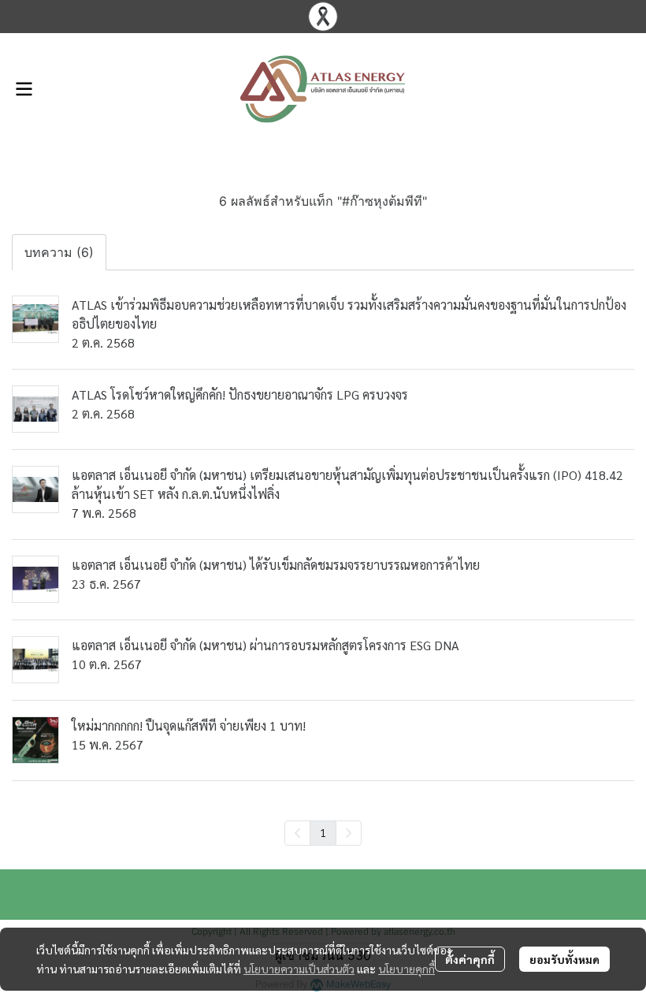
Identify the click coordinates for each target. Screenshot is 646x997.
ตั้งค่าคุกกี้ (470, 959)
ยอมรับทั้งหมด (564, 959)
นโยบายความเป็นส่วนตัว (299, 969)
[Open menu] (23, 89)
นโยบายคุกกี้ (406, 969)
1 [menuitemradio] (323, 832)
